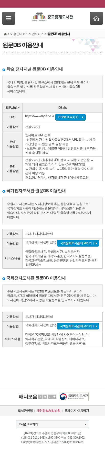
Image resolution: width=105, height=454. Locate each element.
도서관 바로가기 (28, 424)
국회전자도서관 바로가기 (76, 326)
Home (96, 18)
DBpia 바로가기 (68, 117)
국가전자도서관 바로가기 (76, 243)
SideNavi (8, 18)
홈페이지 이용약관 (76, 410)
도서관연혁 (25, 410)
